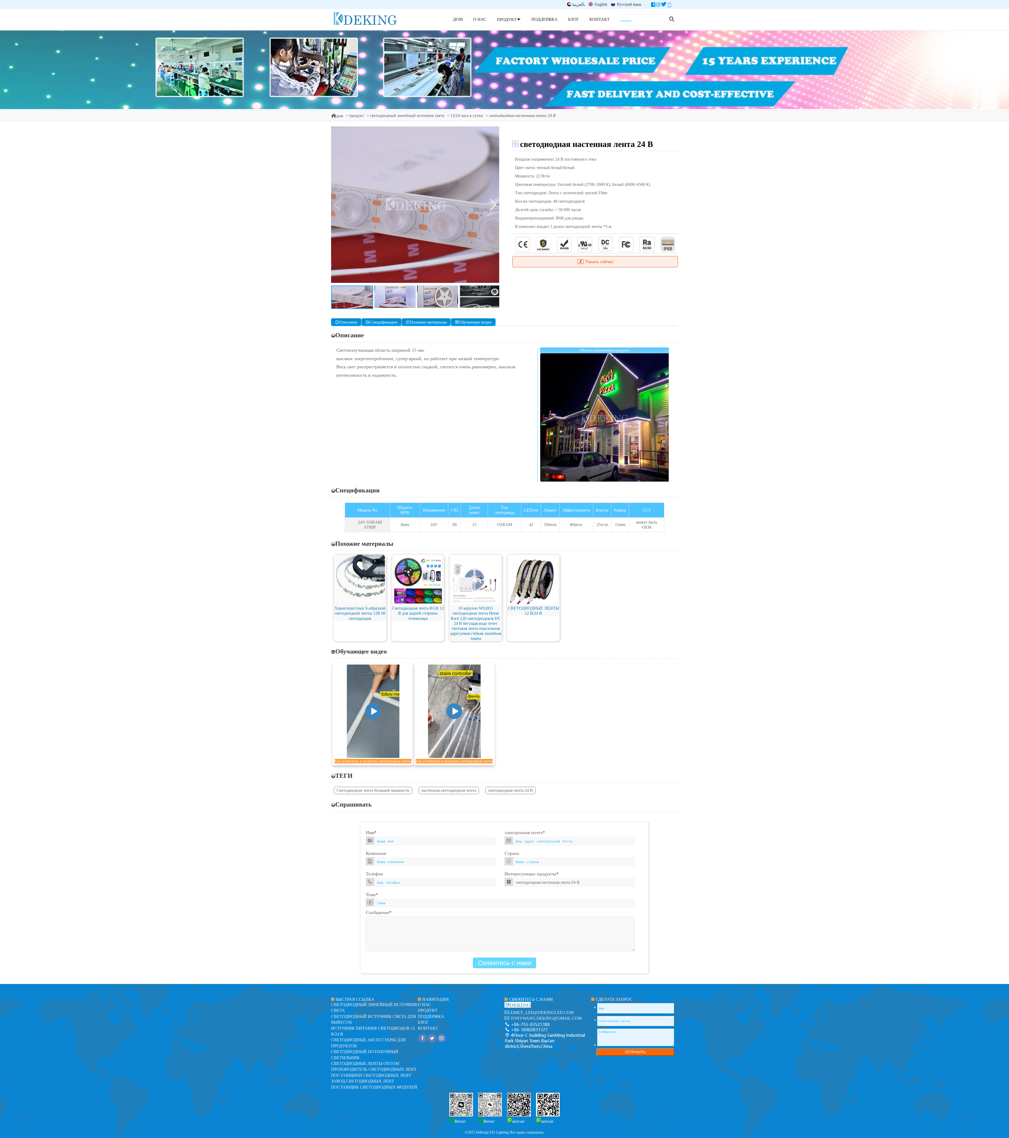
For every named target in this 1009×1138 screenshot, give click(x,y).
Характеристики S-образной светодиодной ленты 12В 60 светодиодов (359, 613)
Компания (376, 853)
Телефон (374, 873)
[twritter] (663, 5)
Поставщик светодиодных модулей (374, 1087)
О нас (424, 1004)
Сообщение (379, 912)
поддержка (431, 1016)
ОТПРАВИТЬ (635, 1052)
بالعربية (578, 4)
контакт (428, 1028)
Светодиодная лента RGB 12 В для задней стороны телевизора (418, 613)
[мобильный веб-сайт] (669, 5)
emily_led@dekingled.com (542, 1012)
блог (423, 1022)
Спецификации (384, 322)
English (600, 4)
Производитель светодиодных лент (373, 1069)
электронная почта (524, 832)
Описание (348, 322)
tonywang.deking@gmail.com (546, 1018)
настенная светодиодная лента (448, 790)
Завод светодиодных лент (362, 1081)
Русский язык (628, 4)
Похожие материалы (428, 322)
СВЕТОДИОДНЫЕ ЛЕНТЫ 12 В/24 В (533, 610)
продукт (356, 115)
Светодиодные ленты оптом (365, 1063)
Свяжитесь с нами (504, 962)
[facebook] (653, 5)
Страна (511, 853)
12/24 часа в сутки (466, 115)
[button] (493, 205)
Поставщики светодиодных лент (371, 1075)
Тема (372, 894)
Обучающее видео (475, 322)
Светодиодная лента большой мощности (373, 790)
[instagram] (658, 5)
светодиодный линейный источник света (407, 115)
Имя (371, 832)
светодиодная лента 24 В (510, 790)
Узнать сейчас (599, 261)
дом (339, 116)
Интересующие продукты (531, 873)
